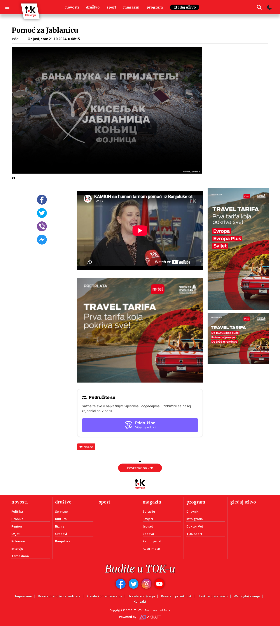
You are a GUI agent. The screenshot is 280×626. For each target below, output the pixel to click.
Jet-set (148, 526)
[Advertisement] (240, 115)
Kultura (61, 519)
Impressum (23, 596)
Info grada (194, 519)
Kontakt (140, 601)
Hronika (17, 519)
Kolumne (18, 541)
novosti (72, 7)
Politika (17, 511)
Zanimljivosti (153, 541)
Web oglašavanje (247, 596)
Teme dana (20, 556)
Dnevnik (192, 511)
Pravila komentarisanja (104, 596)
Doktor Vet (194, 526)
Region (16, 526)
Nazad (88, 447)
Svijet (15, 534)
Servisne (61, 511)
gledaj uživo (184, 7)
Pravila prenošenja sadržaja (59, 596)
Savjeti (148, 519)
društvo (93, 7)
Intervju (17, 549)
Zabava (148, 534)
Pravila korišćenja (141, 596)
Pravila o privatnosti (176, 596)
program (155, 7)
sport (111, 7)
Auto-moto (151, 549)
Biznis (59, 526)
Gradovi (61, 534)
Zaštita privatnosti (213, 596)
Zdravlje (149, 511)
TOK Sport (194, 534)
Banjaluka (62, 541)
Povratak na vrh (140, 468)
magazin (131, 7)
